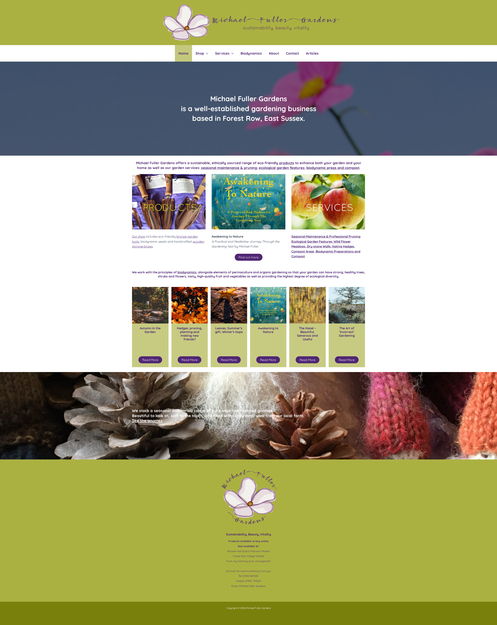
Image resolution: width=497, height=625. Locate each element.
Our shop (138, 236)
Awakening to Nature (268, 330)
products (286, 163)
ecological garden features (281, 168)
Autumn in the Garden (150, 330)
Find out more (249, 257)
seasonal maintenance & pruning (229, 168)
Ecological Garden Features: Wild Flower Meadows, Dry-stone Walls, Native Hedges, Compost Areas (323, 246)
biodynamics (186, 272)
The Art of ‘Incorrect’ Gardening (347, 331)
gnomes (147, 420)
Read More (150, 360)
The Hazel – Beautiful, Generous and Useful (307, 333)
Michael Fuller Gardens (252, 586)
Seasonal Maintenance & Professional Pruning (325, 236)
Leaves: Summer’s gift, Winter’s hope (229, 330)
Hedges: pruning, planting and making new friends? (189, 333)
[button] (206, 53)
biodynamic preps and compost (332, 168)
